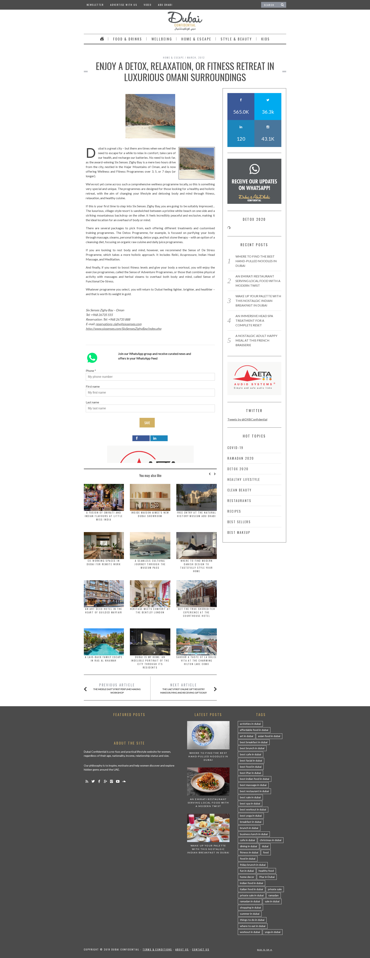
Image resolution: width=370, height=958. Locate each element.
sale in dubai (272, 901)
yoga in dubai (272, 932)
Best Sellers (239, 522)
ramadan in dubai (250, 901)
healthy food (266, 870)
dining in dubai (248, 846)
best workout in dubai (253, 809)
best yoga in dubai (251, 815)
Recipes (234, 511)
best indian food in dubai (254, 778)
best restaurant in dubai (254, 791)
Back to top (263, 950)
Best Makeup (238, 532)
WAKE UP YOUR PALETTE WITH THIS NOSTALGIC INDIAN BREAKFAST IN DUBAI (258, 300)
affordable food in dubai (254, 729)
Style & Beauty (236, 38)
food (266, 852)
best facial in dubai (251, 760)
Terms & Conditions (157, 949)
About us (182, 949)
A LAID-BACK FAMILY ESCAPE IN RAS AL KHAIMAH (103, 658)
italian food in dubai (251, 889)
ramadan (273, 895)
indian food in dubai (251, 883)
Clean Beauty (239, 490)
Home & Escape (196, 38)
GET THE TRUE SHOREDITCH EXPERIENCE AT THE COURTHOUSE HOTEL (196, 612)
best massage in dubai (253, 785)
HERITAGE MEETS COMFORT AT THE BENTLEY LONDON (150, 610)
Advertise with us (123, 4)
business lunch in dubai (254, 834)
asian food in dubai (269, 736)
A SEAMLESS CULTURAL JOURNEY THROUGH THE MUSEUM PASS (150, 564)
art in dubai (246, 736)
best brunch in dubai (252, 748)
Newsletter (95, 4)
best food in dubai (251, 766)
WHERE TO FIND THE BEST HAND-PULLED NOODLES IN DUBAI (256, 260)
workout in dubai (250, 932)
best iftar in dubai (250, 772)
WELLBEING (161, 38)
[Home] (102, 39)
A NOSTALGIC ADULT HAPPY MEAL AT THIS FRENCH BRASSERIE (256, 340)
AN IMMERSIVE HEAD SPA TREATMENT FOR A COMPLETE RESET (254, 320)
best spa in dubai (250, 803)
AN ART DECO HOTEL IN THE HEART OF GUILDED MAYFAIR (103, 610)
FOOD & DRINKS (127, 38)
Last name (92, 402)
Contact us (200, 949)
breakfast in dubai (250, 821)
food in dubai (247, 858)
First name (93, 386)
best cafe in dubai (250, 754)
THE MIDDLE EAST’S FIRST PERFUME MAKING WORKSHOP (117, 688)
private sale (275, 889)
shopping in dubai (250, 907)
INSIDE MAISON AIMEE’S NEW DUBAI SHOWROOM (150, 514)
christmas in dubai (270, 840)
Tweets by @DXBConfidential (247, 419)
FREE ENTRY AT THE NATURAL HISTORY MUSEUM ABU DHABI (196, 514)
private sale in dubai (252, 895)
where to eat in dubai (252, 926)
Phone (90, 370)
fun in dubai (247, 870)
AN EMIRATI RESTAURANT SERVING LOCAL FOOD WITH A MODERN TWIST (257, 280)
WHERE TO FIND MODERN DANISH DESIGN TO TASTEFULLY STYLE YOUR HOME (196, 566)
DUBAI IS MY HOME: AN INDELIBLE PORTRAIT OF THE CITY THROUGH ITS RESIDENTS (150, 662)
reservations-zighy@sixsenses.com (118, 324)
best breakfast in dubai (253, 742)
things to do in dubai (252, 919)
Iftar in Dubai (267, 876)
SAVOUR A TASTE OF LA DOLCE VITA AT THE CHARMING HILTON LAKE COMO (196, 660)
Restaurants (239, 500)
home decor (247, 876)
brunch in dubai (249, 828)
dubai (265, 846)
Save (147, 423)
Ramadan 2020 (240, 458)
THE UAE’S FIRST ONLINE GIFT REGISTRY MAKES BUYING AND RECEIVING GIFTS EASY (183, 688)
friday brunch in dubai (253, 864)
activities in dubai (250, 723)
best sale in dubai (250, 797)
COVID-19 (235, 447)
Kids (265, 38)
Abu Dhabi (165, 4)
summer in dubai (249, 913)
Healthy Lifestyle (243, 479)
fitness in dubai (249, 852)
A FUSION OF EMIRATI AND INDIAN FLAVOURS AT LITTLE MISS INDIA (104, 516)
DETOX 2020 (238, 469)
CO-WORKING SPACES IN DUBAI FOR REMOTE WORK (104, 562)
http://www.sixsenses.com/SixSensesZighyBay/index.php (123, 328)
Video (147, 4)
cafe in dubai (247, 840)
